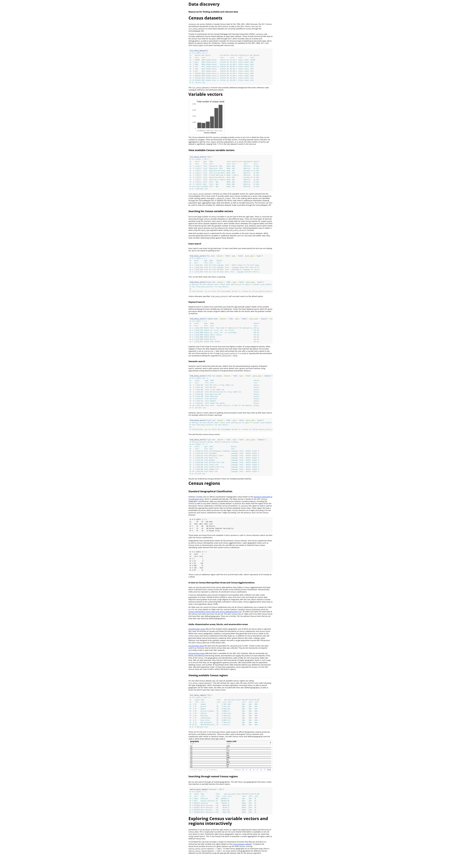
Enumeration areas (196, 646)
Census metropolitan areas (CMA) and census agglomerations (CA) (215, 611)
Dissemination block (196, 653)
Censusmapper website (242, 844)
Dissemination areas (196, 629)
